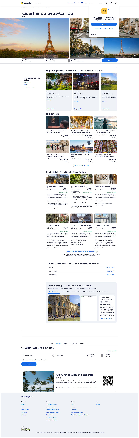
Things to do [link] (27, 82)
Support (100, 3)
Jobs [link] (22, 407)
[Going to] (69, 355)
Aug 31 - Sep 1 (110, 271)
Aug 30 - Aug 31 (110, 267)
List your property (90, 3)
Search (110, 60)
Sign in (116, 3)
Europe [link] (22, 7)
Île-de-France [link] (33, 7)
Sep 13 (91, 356)
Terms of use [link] (74, 409)
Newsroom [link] (23, 414)
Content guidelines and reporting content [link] (80, 414)
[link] (104, 34)
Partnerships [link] (24, 412)
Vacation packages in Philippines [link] (53, 412)
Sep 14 (108, 356)
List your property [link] (25, 409)
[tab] (54, 292)
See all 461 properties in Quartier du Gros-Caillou (81, 251)
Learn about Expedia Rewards (104, 28)
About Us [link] (23, 404)
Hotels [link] (25, 84)
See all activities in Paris (81, 165)
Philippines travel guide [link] (51, 404)
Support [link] (98, 404)
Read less (49, 100)
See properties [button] (105, 318)
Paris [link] (39, 7)
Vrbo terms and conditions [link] (77, 412)
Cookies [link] (73, 407)
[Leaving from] (37, 355)
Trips (106, 3)
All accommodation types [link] (51, 420)
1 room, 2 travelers (78, 61)
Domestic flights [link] (49, 414)
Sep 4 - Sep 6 (110, 274)
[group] (107, 307)
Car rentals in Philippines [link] (51, 417)
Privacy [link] (72, 404)
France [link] (27, 7)
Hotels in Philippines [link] (50, 407)
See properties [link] (50, 109)
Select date (28, 61)
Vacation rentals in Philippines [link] (52, 409)
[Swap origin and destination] (53, 355)
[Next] (117, 91)
